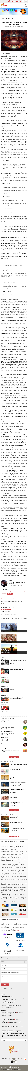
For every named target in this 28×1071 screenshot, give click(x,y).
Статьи (3, 1017)
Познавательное (14, 1013)
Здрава (3, 1019)
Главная (3, 992)
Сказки (10, 1026)
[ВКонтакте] (1, 603)
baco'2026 (5, 1069)
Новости (3, 994)
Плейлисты (18, 1030)
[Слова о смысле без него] (14, 649)
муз (20, 1)
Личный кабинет (21, 1035)
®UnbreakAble (15, 1069)
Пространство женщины (8, 1004)
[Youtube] (9, 1059)
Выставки (22, 1013)
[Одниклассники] (15, 1059)
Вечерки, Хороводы (7, 1015)
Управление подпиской (17, 1033)
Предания (4, 1026)
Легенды (15, 1026)
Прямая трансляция (7, 1030)
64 (18, 1)
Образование (10, 1019)
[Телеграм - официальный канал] (3, 1059)
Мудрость (4, 1021)
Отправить (5, 984)
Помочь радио (11, 1035)
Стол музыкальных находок (9, 1001)
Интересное (5, 1022)
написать (10, 593)
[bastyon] (15, 1061)
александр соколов (13, 598)
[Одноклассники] (3, 603)
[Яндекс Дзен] (19, 1059)
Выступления (5, 1013)
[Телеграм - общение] (6, 1059)
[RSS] (22, 1059)
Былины (21, 1026)
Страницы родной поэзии (8, 1007)
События (3, 1010)
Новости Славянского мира (18, 997)
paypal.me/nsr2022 (20, 950)
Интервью (13, 999)
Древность (17, 1019)
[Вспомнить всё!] (14, 638)
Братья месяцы (5, 999)
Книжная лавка (17, 1005)
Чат (23, 6)
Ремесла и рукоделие (18, 1021)
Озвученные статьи (20, 1004)
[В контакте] (12, 1059)
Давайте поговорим (7, 1005)
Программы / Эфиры (7, 996)
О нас (3, 1035)
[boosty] (25, 1059)
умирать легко (4, 598)
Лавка (18, 1031)
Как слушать (5, 1033)
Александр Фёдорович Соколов (17, 582)
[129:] (14, 11)
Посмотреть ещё (14, 757)
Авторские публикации (10, 26)
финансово (17, 930)
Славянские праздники (7, 1002)
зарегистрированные (15, 612)
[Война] (14, 627)
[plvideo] (12, 1061)
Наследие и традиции (14, 1022)
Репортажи (20, 1001)
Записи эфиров (6, 997)
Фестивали (20, 1012)
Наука (9, 1021)
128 (16, 1)
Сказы (2, 1025)
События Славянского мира (9, 1012)
